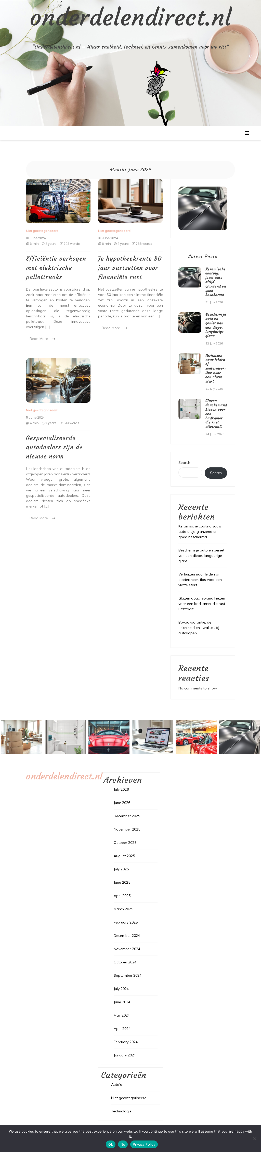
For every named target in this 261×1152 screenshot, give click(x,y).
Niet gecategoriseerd (42, 231)
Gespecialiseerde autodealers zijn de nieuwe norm (54, 447)
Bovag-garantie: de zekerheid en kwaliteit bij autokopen (198, 627)
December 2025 (127, 816)
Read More (39, 338)
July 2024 (121, 988)
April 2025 (122, 895)
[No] (254, 1138)
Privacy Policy (144, 1144)
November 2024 (127, 949)
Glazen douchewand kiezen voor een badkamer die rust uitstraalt (201, 603)
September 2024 (127, 975)
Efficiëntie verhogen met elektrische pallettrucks (56, 268)
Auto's (116, 1084)
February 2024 (126, 1042)
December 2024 (127, 935)
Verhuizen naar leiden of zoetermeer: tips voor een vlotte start (215, 368)
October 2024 (125, 962)
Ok (110, 1144)
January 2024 (125, 1055)
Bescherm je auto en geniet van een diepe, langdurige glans (215, 325)
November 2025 (127, 829)
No (123, 1144)
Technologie (121, 1111)
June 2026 (122, 802)
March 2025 (123, 909)
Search (184, 462)
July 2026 (121, 789)
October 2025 (125, 842)
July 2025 (121, 869)
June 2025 (122, 882)
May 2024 (122, 1015)
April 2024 (122, 1028)
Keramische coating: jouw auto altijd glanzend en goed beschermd (199, 531)
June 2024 (122, 1002)
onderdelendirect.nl (130, 17)
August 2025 (124, 856)
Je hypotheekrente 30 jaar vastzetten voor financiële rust (130, 268)
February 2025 (126, 922)
